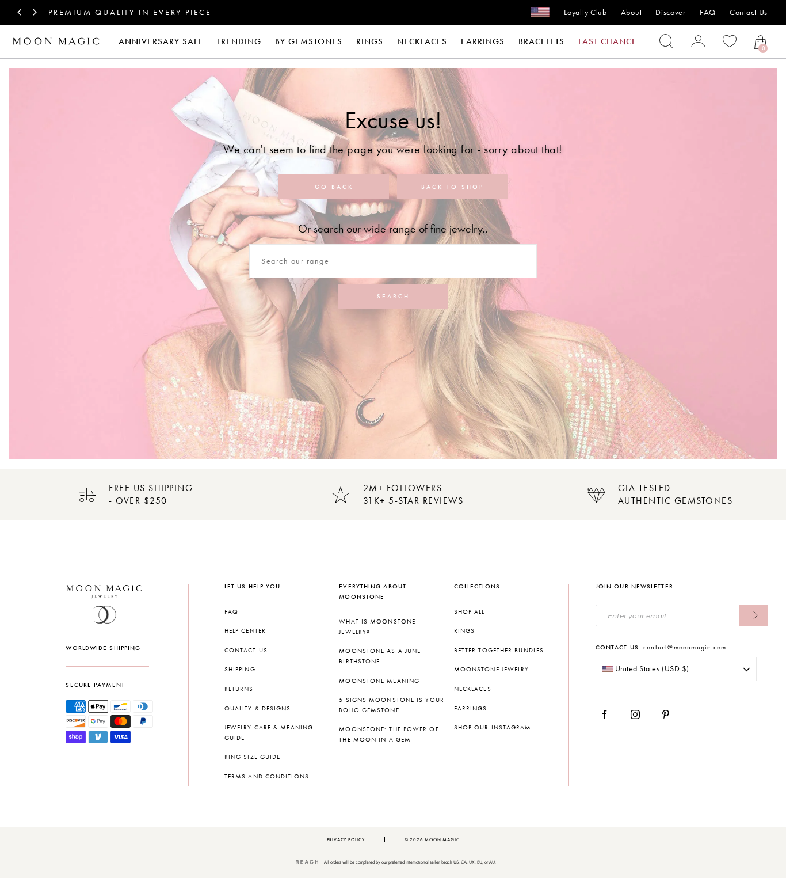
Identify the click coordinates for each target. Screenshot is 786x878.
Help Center (245, 630)
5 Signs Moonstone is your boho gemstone (391, 705)
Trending (239, 41)
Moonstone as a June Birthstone (380, 656)
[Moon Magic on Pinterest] (668, 714)
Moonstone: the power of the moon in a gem (388, 734)
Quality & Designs (257, 708)
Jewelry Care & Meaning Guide (268, 733)
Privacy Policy (346, 839)
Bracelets (541, 41)
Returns (239, 689)
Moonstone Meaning (379, 681)
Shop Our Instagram (493, 727)
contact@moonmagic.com (684, 647)
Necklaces (422, 41)
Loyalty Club (585, 12)
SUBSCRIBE (753, 615)
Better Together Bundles (499, 650)
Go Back (334, 187)
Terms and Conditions (266, 776)
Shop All (469, 611)
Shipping (239, 669)
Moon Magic (442, 839)
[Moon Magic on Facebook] (608, 714)
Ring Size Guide (252, 757)
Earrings (483, 41)
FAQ (708, 12)
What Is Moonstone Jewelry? (377, 627)
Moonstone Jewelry (491, 669)
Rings (369, 41)
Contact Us (749, 12)
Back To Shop (452, 187)
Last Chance (607, 41)
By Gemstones (308, 41)
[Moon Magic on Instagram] (638, 714)
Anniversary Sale (161, 41)
